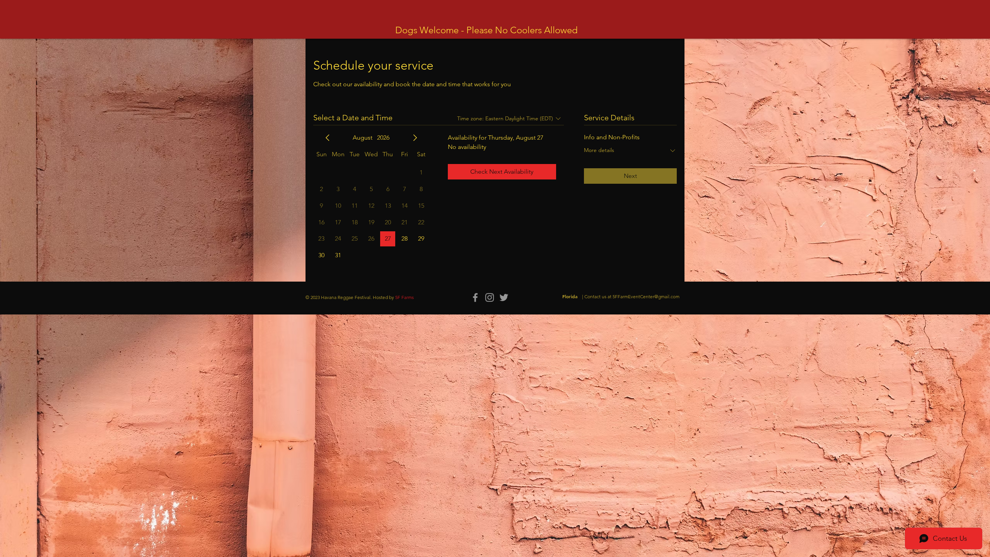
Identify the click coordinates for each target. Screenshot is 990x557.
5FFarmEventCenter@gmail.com (646, 296)
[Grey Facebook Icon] (475, 297)
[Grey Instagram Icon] (489, 297)
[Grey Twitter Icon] (504, 297)
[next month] (415, 137)
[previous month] (327, 137)
